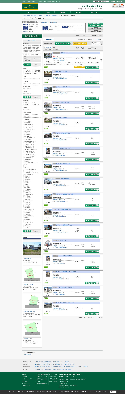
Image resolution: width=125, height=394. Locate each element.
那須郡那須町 (56, 362)
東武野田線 (55, 58)
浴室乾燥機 (27, 159)
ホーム (24, 374)
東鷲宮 (49, 369)
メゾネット (27, 132)
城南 (64, 155)
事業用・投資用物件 (42, 383)
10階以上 (27, 177)
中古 (37, 54)
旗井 (73, 364)
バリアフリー (28, 222)
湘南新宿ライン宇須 (45, 366)
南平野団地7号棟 (65, 178)
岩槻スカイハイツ (65, 53)
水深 (62, 364)
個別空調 (27, 207)
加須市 (41, 362)
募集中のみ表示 (49, 39)
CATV (26, 167)
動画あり (36, 114)
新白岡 (54, 369)
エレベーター (28, 201)
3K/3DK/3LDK (37, 72)
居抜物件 (27, 206)
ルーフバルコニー (29, 137)
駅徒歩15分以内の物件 (42, 374)
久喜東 (39, 364)
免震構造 (27, 212)
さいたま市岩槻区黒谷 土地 (63, 163)
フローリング (28, 211)
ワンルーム (27, 70)
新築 (33, 54)
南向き (26, 184)
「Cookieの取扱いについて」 (91, 391)
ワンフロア (27, 197)
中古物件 (39, 381)
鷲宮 (39, 369)
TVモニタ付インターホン (31, 172)
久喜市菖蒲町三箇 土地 (29, 311)
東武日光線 (62, 366)
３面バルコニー (29, 144)
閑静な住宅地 (28, 124)
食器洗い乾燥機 (29, 151)
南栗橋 (62, 369)
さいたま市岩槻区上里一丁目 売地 (64, 194)
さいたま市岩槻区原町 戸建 (65, 256)
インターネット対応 (30, 169)
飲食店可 (27, 204)
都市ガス (27, 226)
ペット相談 (27, 121)
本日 (35, 102)
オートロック (28, 171)
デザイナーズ (28, 126)
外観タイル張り (29, 147)
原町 (64, 263)
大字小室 (48, 364)
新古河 (69, 369)
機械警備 (27, 219)
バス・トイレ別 (29, 209)
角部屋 (26, 186)
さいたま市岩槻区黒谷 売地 (63, 133)
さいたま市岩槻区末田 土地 (63, 87)
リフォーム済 (28, 127)
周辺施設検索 (53, 379)
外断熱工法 (27, 224)
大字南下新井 (66, 232)
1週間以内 (36, 104)
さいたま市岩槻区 (59, 60)
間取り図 (49, 47)
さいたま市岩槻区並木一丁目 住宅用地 (66, 271)
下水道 (26, 227)
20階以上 (27, 179)
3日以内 (26, 104)
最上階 (26, 182)
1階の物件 (27, 181)
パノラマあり (27, 116)
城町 (64, 309)
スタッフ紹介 (53, 374)
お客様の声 (53, 376)
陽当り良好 (27, 122)
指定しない (27, 54)
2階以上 (27, 176)
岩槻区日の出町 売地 (61, 71)
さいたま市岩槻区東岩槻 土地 (63, 209)
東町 (64, 124)
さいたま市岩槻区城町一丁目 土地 (65, 302)
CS (25, 164)
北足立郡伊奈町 (28, 354)
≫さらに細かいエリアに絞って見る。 (48, 22)
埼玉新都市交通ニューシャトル (73, 366)
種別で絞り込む (32, 40)
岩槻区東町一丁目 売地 (61, 117)
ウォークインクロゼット (31, 162)
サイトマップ (26, 383)
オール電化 (27, 139)
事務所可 (27, 202)
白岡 (58, 369)
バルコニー (27, 136)
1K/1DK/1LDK (37, 70)
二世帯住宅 (27, 189)
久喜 (36, 369)
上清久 (69, 364)
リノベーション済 (29, 129)
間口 (44, 364)
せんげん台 (63, 92)
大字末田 (65, 93)
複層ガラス (27, 192)
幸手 (42, 369)
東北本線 (37, 366)
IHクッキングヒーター (30, 149)
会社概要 (25, 376)
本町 (64, 109)
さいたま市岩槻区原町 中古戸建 (67, 287)
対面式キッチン (29, 154)
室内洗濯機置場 (29, 216)
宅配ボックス (28, 174)
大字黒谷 (65, 139)
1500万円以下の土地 (42, 376)
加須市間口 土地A (28, 284)
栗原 (36, 364)
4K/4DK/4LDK (27, 73)
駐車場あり (27, 196)
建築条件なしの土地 (42, 379)
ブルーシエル (63, 240)
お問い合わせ (53, 381)
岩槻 (60, 58)
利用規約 (25, 381)
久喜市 (36, 362)
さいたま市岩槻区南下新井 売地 (64, 225)
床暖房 (26, 161)
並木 (64, 60)
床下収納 (27, 191)
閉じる (113, 391)
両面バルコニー (29, 146)
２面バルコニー (29, 142)
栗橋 (46, 369)
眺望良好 (27, 131)
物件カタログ (26, 385)
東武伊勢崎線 (56, 92)
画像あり (26, 114)
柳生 (66, 364)
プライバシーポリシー (28, 379)
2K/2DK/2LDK (27, 72)
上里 (64, 201)
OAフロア (27, 221)
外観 (45, 47)
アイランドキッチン (30, 156)
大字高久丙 (57, 364)
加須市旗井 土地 (27, 258)
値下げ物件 (27, 60)
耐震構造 (27, 214)
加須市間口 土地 (28, 338)
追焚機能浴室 (28, 157)
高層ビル (27, 199)
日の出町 (65, 78)
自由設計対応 (28, 194)
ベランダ (27, 134)
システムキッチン (29, 152)
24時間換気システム (30, 141)
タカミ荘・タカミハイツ (66, 148)
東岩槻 (61, 184)
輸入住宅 (27, 187)
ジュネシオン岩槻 (65, 102)
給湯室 (26, 217)
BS (25, 166)
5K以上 (35, 73)
